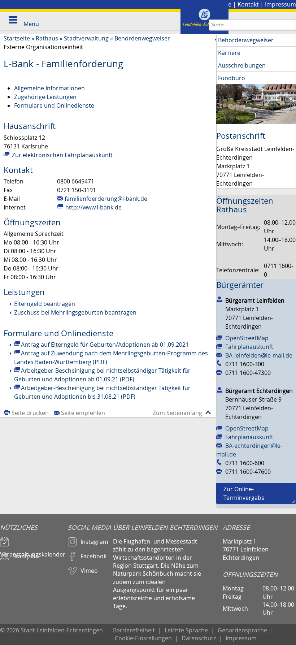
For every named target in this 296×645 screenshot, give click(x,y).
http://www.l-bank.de (93, 207)
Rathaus (47, 38)
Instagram (94, 542)
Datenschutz (199, 638)
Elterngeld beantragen (44, 304)
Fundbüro (231, 78)
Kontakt (248, 4)
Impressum (280, 4)
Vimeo (89, 571)
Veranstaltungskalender (32, 551)
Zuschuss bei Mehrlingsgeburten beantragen (75, 312)
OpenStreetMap (247, 338)
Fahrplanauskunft (249, 347)
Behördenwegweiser (142, 38)
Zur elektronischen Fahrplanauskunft (61, 155)
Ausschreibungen (242, 65)
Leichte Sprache (186, 630)
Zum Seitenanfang (177, 413)
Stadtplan (26, 556)
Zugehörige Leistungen (45, 97)
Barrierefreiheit (134, 630)
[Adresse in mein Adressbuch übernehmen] (219, 299)
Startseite (17, 38)
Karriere (229, 53)
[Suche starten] (291, 25)
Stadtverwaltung (86, 38)
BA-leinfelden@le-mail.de (258, 355)
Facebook (93, 556)
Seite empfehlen (83, 413)
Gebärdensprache (242, 630)
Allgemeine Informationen (49, 88)
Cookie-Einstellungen (143, 638)
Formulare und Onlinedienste (54, 105)
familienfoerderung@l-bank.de (106, 199)
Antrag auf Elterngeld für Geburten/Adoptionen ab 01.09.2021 (105, 345)
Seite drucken (30, 413)
